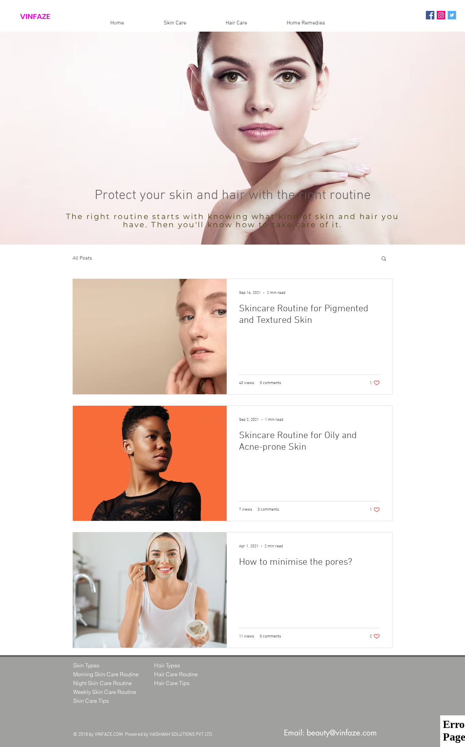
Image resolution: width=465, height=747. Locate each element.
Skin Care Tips (91, 700)
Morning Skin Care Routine (106, 674)
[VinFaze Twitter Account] (452, 15)
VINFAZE (35, 16)
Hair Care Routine (176, 674)
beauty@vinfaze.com (342, 733)
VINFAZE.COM (109, 734)
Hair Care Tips (172, 683)
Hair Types (167, 665)
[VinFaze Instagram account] (441, 15)
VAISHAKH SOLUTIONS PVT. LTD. (181, 734)
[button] (384, 259)
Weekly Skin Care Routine (104, 691)
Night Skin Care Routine (102, 683)
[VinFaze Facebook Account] (430, 15)
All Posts (82, 258)
